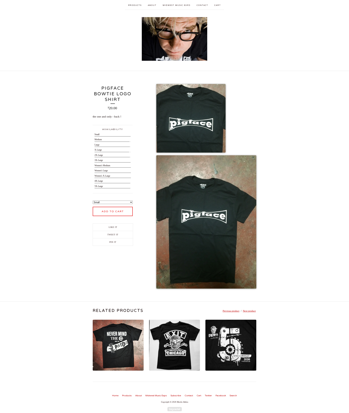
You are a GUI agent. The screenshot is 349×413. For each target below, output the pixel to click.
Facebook (221, 395)
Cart (217, 5)
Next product (249, 311)
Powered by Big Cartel (174, 409)
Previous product (231, 311)
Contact (202, 5)
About (152, 5)
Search (233, 395)
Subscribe (176, 395)
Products (135, 5)
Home (115, 395)
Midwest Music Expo (176, 5)
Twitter (208, 395)
